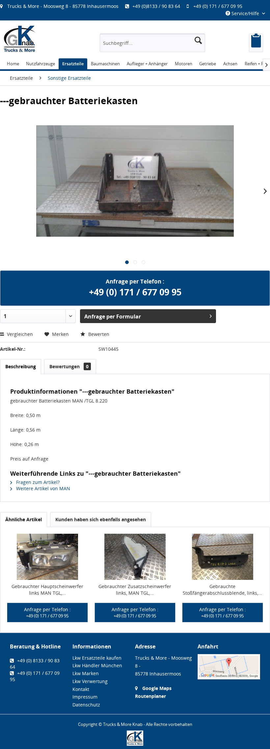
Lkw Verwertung (90, 681)
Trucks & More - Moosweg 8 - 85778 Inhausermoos (63, 6)
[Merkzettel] (256, 43)
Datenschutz (86, 705)
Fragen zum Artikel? (37, 482)
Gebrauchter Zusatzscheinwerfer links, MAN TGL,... (134, 589)
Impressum (84, 697)
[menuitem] (124, 6)
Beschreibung (20, 366)
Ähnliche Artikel (23, 519)
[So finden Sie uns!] (229, 667)
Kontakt (80, 689)
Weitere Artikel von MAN (42, 488)
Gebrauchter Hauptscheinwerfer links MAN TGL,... (47, 589)
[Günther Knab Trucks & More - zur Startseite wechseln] (19, 39)
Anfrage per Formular (112, 316)
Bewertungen (69, 366)
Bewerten (98, 334)
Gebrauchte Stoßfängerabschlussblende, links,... (222, 589)
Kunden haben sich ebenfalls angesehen (100, 519)
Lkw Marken (85, 673)
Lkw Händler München (97, 665)
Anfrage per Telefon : (47, 612)
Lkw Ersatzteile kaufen (97, 658)
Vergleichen (19, 334)
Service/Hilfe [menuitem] (245, 13)
